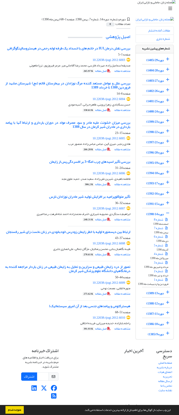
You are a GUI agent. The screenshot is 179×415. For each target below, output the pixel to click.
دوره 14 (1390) (155, 214)
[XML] (39, 19)
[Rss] (54, 397)
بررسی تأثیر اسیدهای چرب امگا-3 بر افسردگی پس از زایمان (89, 161)
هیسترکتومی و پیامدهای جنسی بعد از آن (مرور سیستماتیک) (89, 306)
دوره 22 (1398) (155, 132)
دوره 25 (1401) (155, 101)
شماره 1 (159, 280)
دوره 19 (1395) (155, 163)
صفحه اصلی (165, 363)
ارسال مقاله (165, 381)
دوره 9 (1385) (156, 334)
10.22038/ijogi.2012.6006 (109, 173)
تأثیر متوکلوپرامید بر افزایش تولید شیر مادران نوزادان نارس (89, 196)
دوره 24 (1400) (155, 111)
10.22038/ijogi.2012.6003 (109, 60)
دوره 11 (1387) (155, 314)
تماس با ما (166, 386)
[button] (83, 410)
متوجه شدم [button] (14, 409)
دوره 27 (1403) (155, 81)
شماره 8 (159, 220)
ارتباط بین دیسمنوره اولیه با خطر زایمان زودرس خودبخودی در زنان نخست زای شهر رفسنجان (68, 231)
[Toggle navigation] (91, 8)
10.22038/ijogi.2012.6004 (109, 99)
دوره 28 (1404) (155, 70)
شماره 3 (159, 263)
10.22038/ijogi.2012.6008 (109, 243)
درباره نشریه (164, 367)
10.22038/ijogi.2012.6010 (109, 318)
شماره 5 (159, 245)
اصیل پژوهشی (118, 36)
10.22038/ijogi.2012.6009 (109, 283)
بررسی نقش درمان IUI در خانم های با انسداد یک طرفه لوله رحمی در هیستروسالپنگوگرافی (68, 48)
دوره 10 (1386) (155, 324)
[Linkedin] (34, 389)
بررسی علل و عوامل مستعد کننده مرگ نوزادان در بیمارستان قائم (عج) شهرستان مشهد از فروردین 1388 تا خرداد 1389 (67, 85)
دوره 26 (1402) (155, 91)
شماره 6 (159, 237)
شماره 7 (159, 228)
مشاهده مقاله (122, 71)
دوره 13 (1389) (155, 293)
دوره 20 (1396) (155, 153)
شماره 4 (159, 254)
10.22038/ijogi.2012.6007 (109, 208)
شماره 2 (159, 271)
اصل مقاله (95, 71)
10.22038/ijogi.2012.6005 (109, 138)
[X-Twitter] (44, 389)
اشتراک (29, 376)
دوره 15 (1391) (155, 204)
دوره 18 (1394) (155, 173)
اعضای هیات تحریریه (165, 374)
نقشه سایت (165, 390)
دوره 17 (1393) (155, 183)
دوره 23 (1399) (155, 122)
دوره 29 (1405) (155, 60)
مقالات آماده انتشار (159, 30)
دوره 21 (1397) (155, 142)
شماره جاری (163, 39)
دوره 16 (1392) (155, 194)
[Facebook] (54, 389)
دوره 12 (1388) (155, 303)
